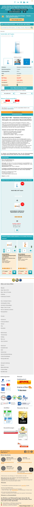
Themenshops (4, 334)
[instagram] (28, 451)
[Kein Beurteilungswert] (6, 36)
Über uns (3, 339)
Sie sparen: (15, 226)
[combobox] (15, 27)
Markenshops (4, 332)
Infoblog (2, 336)
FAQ (2, 326)
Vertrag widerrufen (5, 358)
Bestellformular (4, 371)
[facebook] (25, 451)
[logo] (2, 2)
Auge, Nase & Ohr (5, 290)
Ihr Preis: (15, 223)
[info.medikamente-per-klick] (31, 451)
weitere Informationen (14, 11)
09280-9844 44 (4, 452)
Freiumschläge (4, 369)
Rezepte (2, 316)
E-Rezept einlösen (5, 321)
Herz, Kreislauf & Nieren (6, 301)
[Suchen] (32, 27)
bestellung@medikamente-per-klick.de (7, 463)
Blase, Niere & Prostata (6, 292)
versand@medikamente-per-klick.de (24, 473)
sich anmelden (10, 107)
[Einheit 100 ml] (15, 102)
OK (24, 11)
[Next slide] (32, 62)
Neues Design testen (17, 19)
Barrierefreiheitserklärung (6, 354)
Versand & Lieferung (5, 363)
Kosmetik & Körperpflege (6, 305)
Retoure (2, 365)
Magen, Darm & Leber (5, 307)
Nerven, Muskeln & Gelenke (7, 309)
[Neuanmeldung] (24, 2)
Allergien (2, 287)
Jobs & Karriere (4, 341)
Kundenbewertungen (17, 114)
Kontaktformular (4, 347)
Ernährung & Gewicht (5, 296)
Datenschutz (3, 352)
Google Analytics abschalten (19, 9)
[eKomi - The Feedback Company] (13, 280)
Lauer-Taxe (23, 485)
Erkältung (3, 294)
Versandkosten (15, 489)
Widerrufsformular (5, 367)
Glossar (2, 323)
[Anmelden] (27, 2)
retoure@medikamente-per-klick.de (24, 462)
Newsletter (3, 328)
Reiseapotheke (4, 311)
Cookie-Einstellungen (5, 356)
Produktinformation (17, 112)
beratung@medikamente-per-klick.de (8, 471)
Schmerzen (3, 319)
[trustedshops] (17, 280)
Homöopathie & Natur (5, 303)
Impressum (3, 345)
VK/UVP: (15, 225)
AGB (2, 349)
